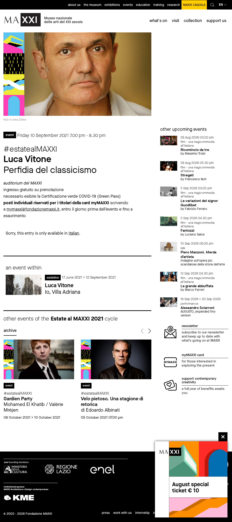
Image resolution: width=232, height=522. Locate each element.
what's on (158, 20)
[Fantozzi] (168, 221)
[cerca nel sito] (212, 5)
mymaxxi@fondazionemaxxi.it (33, 209)
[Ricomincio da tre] (168, 140)
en (221, 4)
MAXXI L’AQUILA (194, 5)
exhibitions (112, 5)
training (158, 5)
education (143, 5)
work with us (122, 513)
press (106, 513)
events (128, 5)
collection (193, 20)
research (173, 5)
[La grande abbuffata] (168, 276)
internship (142, 513)
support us (216, 20)
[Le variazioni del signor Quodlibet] (168, 191)
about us (74, 5)
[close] (222, 436)
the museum (92, 5)
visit (175, 20)
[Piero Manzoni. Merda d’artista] (168, 246)
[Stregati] (168, 165)
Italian (74, 233)
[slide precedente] (143, 331)
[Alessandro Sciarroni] (168, 301)
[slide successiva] (149, 331)
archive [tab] (10, 330)
